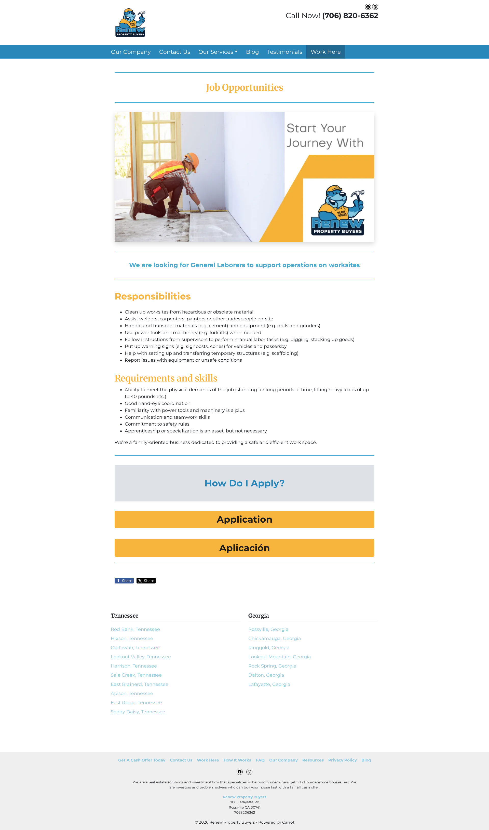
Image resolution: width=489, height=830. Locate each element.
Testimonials (284, 51)
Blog (252, 51)
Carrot (288, 822)
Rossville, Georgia (268, 629)
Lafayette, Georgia (269, 684)
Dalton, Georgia (266, 675)
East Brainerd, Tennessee (139, 684)
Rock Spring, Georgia (272, 666)
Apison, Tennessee (132, 693)
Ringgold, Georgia (269, 647)
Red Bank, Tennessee (135, 629)
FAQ (260, 760)
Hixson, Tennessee (132, 638)
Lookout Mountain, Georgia (279, 657)
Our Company (131, 51)
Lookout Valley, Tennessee (141, 657)
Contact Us (174, 51)
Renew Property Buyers (244, 797)
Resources (313, 760)
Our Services (215, 51)
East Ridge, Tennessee (136, 702)
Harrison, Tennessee (134, 666)
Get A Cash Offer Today (141, 760)
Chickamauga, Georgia (274, 638)
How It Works (237, 760)
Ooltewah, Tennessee (135, 647)
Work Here (326, 51)
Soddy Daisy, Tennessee (138, 712)
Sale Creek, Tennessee (136, 675)
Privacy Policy (342, 760)
